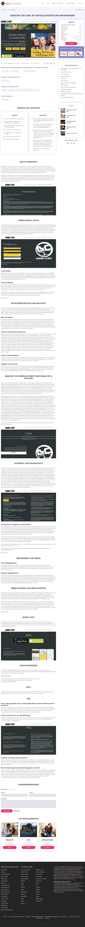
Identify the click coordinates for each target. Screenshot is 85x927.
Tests (48, 3)
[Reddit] (68, 143)
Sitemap (47, 918)
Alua (37, 885)
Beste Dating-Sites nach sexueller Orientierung (35, 67)
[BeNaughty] (79, 53)
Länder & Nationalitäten (66, 89)
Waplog (22, 903)
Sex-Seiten (3, 883)
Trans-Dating (4, 896)
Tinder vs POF (24, 872)
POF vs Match (39, 876)
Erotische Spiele (4, 903)
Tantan (37, 894)
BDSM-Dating (4, 905)
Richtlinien (28, 916)
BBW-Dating (4, 878)
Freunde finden (14, 71)
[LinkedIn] (48, 63)
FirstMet (38, 889)
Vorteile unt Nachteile (66, 72)
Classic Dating (5, 71)
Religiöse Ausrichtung (66, 91)
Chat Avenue (39, 881)
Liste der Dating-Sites (6, 96)
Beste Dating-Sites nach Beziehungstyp (11, 67)
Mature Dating (39, 898)
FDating (37, 892)
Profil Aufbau (64, 78)
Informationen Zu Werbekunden (52, 916)
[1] (9, 789)
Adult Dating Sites (5, 887)
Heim (5, 916)
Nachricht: (4, 799)
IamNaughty (39, 901)
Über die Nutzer (64, 85)
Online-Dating (5, 80)
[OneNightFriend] (71, 53)
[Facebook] (45, 63)
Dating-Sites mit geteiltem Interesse (10, 77)
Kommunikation (64, 80)
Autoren (78, 916)
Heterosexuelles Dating (29, 71)
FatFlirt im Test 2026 (71, 133)
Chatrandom (24, 892)
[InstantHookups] (62, 122)
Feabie (22, 883)
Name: (3, 792)
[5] (15, 789)
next (30, 855)
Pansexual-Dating (5, 885)
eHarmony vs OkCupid (41, 878)
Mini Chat (38, 887)
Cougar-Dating (4, 907)
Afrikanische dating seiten (7, 910)
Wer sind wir (64, 916)
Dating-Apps (11, 90)
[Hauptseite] (11, 4)
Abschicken (7, 811)
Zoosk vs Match (24, 876)
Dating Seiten (5, 99)
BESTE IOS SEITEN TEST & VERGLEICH (26, 90)
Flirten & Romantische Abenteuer (68, 87)
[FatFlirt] (62, 133)
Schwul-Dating (4, 876)
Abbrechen (17, 811)
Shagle (37, 896)
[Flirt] (63, 53)
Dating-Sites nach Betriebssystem (10, 86)
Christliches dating (5, 892)
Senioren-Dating (5, 889)
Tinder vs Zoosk (24, 874)
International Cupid (25, 869)
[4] (13, 789)
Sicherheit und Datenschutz (67, 97)
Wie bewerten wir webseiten (17, 916)
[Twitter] (51, 63)
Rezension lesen (9, 844)
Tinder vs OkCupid (40, 872)
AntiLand (23, 894)
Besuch (71, 43)
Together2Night (24, 878)
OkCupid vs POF (39, 869)
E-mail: (31, 792)
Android (4, 90)
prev (26, 855)
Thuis (42, 3)
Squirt (22, 898)
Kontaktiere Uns (40, 918)
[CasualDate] (62, 116)
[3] (12, 789)
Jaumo (22, 889)
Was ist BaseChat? (65, 74)
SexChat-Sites (4, 869)
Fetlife (22, 885)
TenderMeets (39, 874)
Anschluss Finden (71, 3)
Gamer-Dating (4, 898)
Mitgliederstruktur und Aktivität (68, 83)
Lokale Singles (4, 894)
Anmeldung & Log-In (65, 76)
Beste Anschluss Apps (57, 3)
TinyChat (23, 887)
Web (38, 90)
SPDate (37, 883)
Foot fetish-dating (5, 874)
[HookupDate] (62, 110)
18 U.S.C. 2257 (71, 916)
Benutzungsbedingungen (38, 916)
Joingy (22, 901)
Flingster (23, 881)
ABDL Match (24, 896)
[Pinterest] (54, 63)
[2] (10, 789)
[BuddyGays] (62, 127)
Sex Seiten (3, 872)
